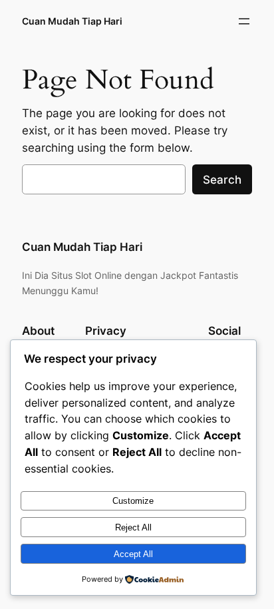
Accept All (133, 554)
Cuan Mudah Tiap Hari (72, 21)
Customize (133, 501)
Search (222, 179)
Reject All (133, 527)
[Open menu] (244, 21)
